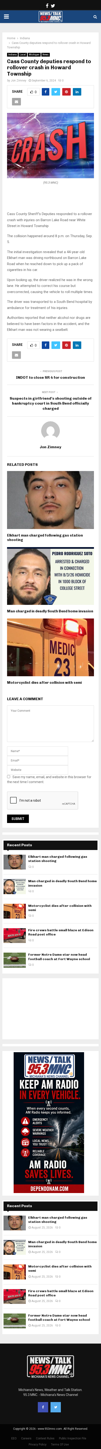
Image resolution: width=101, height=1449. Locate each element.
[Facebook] (43, 1407)
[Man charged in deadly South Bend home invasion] (15, 886)
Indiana (12, 54)
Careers (26, 1438)
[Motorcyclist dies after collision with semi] (15, 911)
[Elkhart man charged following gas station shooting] (15, 862)
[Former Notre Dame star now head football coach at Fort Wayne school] (15, 960)
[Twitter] (55, 1407)
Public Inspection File (72, 1438)
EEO (14, 1438)
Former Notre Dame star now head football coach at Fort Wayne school (59, 957)
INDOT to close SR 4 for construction (50, 377)
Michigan (34, 54)
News (46, 54)
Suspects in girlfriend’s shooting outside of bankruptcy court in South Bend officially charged (51, 403)
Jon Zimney (18, 80)
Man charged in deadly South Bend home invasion (50, 611)
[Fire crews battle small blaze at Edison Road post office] (15, 935)
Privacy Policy (38, 1444)
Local (23, 54)
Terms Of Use (60, 1444)
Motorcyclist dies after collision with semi (44, 682)
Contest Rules (45, 1438)
